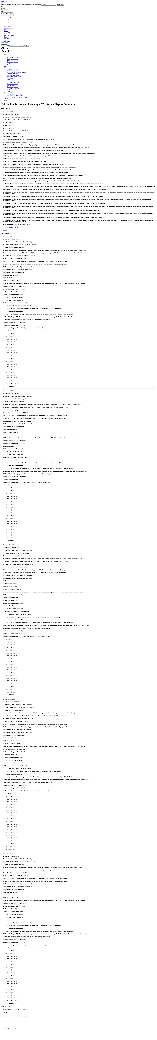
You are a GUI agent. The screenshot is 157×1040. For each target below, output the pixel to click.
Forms (5, 29)
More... (9, 65)
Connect (6, 31)
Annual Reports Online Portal (15, 95)
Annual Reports (11, 78)
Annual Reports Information (14, 94)
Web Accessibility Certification (12, 1026)
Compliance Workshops (13, 82)
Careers (6, 98)
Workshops (10, 60)
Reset (2, 11)
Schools (6, 67)
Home (5, 54)
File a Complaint (8, 28)
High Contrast (4, 9)
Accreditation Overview (13, 69)
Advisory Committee (12, 57)
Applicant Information (13, 75)
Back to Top (7, 1018)
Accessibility (7, 1023)
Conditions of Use (8, 1020)
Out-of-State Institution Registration (16, 72)
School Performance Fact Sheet (11, 227)
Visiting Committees (12, 59)
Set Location (60, 4)
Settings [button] (6, 37)
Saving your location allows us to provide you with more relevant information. (21, 4)
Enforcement (7, 81)
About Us (6, 56)
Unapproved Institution (13, 73)
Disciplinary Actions (12, 84)
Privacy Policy (7, 1021)
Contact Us (7, 32)
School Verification (9, 26)
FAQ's (9, 90)
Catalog (5, 230)
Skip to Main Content (6, 1)
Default (3, 8)
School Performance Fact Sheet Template (17, 97)
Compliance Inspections (13, 88)
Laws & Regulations (12, 62)
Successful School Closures (14, 76)
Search (5, 100)
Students (6, 66)
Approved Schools (12, 70)
